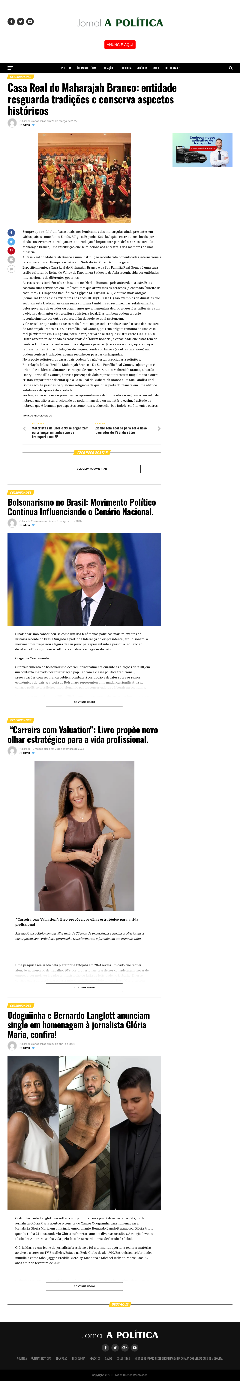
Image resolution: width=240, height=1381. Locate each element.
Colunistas (171, 68)
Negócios (142, 68)
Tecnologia (124, 68)
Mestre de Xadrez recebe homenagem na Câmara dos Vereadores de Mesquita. (120, 78)
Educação (107, 68)
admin (27, 125)
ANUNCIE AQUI (120, 45)
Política (66, 68)
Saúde (156, 68)
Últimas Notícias (86, 68)
